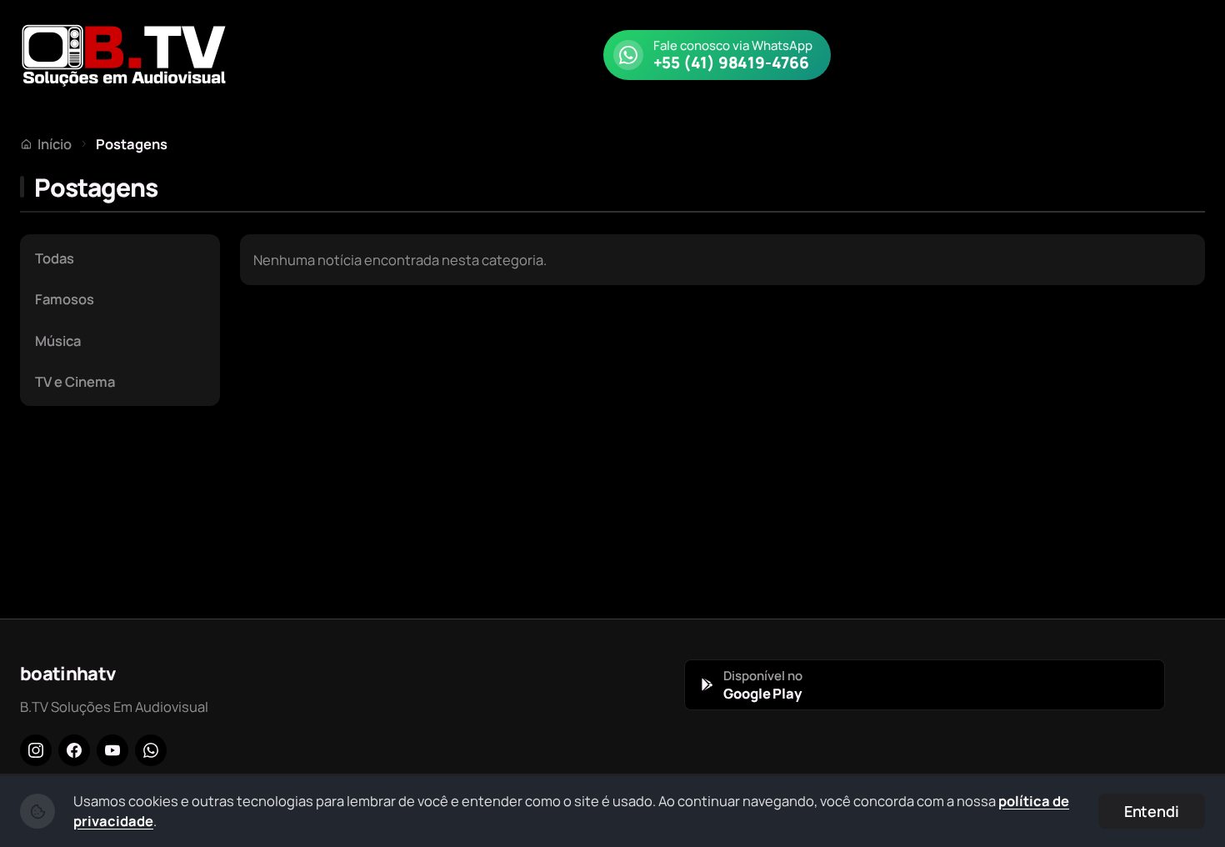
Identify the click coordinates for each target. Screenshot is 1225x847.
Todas (54, 258)
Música (58, 340)
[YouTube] (112, 750)
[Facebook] (74, 750)
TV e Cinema (75, 381)
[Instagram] (36, 750)
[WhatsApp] (151, 750)
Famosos (64, 298)
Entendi (1151, 811)
